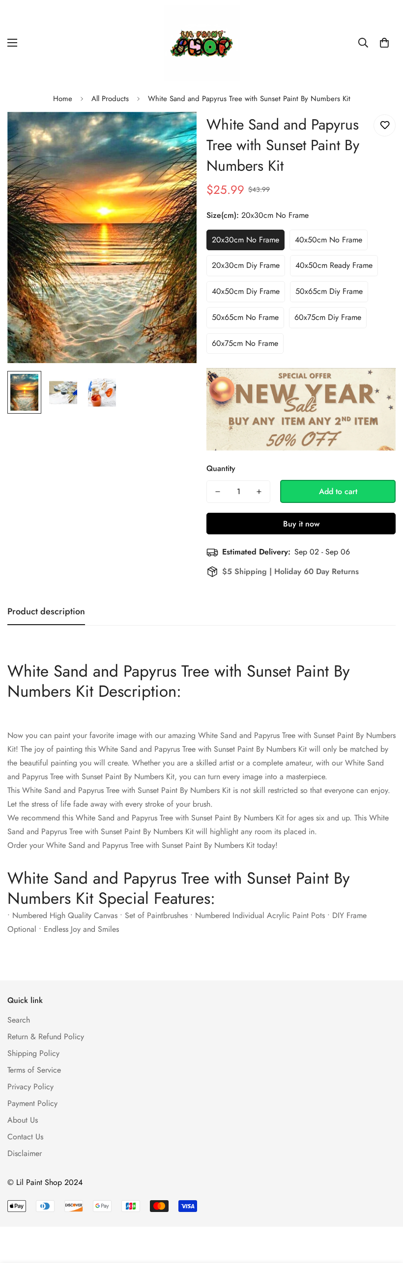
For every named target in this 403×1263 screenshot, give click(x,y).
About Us (22, 1120)
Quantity (220, 468)
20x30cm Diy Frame (246, 265)
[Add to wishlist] (385, 125)
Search (18, 1020)
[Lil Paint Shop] (202, 43)
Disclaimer (24, 1153)
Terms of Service (34, 1070)
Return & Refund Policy (45, 1036)
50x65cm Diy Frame (329, 291)
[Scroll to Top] (384, 1209)
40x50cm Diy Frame (246, 291)
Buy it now (301, 523)
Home (62, 98)
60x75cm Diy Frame (327, 317)
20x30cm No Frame (245, 239)
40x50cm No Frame (328, 239)
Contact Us (25, 1136)
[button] (384, 42)
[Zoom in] (176, 133)
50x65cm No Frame (245, 317)
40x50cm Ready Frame (334, 265)
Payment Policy (32, 1103)
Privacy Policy (30, 1086)
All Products (110, 98)
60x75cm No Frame (245, 343)
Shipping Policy (33, 1053)
